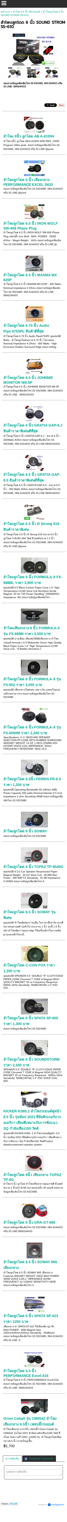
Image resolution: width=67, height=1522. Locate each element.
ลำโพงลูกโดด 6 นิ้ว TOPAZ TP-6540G (33, 867)
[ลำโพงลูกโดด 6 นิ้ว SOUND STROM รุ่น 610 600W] (33, 48)
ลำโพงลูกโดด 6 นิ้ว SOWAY (25, 831)
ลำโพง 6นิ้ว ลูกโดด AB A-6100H (28, 136)
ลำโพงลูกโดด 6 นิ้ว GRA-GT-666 (29, 1222)
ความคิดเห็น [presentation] (12, 1458)
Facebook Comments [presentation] (41, 1458)
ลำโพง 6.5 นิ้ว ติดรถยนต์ (26, 11)
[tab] (12, 1458)
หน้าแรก (5, 11)
